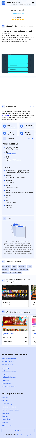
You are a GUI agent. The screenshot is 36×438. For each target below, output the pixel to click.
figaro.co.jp (6, 368)
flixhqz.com (6, 416)
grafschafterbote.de (9, 386)
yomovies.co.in (8, 334)
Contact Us (18, 430)
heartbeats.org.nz (8, 404)
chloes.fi (5, 422)
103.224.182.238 (11, 154)
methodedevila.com (9, 377)
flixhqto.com (6, 413)
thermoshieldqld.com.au (10, 410)
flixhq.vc (5, 398)
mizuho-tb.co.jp (7, 365)
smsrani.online (7, 425)
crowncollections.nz (9, 407)
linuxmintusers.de (8, 362)
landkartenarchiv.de (9, 371)
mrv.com (5, 374)
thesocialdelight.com (9, 359)
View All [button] (32, 107)
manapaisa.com (7, 419)
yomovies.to (5, 115)
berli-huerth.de (7, 383)
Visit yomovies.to (18, 13)
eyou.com (5, 380)
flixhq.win (5, 401)
